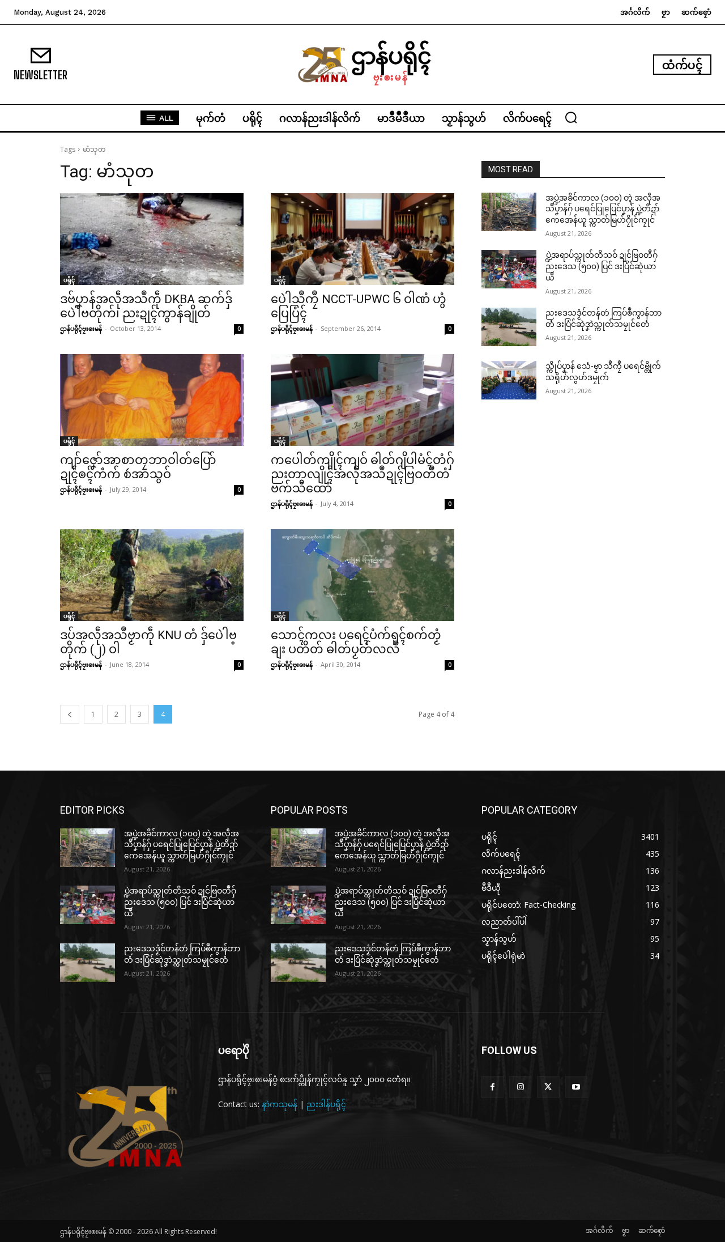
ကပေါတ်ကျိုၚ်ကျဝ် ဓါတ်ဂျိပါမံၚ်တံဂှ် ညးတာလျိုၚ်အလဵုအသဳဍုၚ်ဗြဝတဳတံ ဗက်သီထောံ (362, 474)
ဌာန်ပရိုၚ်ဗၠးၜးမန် (81, 328)
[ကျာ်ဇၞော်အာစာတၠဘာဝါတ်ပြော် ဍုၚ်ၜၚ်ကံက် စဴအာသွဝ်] (152, 400)
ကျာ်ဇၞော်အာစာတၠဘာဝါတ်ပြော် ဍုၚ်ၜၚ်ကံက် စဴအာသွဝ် (138, 467)
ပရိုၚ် (69, 280)
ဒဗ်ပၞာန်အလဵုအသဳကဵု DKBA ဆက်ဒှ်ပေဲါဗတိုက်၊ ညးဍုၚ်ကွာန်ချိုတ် (146, 306)
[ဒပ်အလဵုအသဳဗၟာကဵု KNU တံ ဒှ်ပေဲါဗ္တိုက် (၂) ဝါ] (152, 575)
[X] (548, 1087)
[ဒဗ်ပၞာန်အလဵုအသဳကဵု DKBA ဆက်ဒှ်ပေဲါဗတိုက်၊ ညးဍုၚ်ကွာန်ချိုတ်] (152, 239)
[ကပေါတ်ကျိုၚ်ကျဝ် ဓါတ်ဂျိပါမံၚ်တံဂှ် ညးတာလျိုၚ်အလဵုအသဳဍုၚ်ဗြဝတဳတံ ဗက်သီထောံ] (362, 400)
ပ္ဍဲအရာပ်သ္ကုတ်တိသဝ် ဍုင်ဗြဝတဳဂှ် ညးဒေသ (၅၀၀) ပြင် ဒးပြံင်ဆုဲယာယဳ (601, 266)
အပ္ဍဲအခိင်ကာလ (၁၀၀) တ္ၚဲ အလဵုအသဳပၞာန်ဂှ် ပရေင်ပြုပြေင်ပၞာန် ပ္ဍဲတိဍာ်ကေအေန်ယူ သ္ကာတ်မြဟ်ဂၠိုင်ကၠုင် (602, 208)
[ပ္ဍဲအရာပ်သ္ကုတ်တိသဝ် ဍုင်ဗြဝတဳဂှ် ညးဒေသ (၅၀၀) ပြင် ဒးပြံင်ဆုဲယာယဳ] (508, 269)
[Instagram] (520, 1087)
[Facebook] (492, 1087)
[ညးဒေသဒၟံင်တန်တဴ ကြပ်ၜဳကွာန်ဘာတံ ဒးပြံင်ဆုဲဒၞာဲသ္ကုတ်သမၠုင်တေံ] (508, 327)
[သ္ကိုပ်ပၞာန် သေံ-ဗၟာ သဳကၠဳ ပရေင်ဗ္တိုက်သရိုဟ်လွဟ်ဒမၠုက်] (508, 380)
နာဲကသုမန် (279, 1104)
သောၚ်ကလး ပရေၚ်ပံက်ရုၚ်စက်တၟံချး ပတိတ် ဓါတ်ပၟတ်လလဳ (356, 642)
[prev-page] (69, 714)
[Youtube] (576, 1087)
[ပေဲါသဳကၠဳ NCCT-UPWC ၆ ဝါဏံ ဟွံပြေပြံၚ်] (362, 239)
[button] (571, 117)
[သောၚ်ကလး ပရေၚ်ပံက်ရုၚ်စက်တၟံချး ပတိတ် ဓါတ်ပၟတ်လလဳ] (362, 575)
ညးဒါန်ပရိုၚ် (326, 1104)
